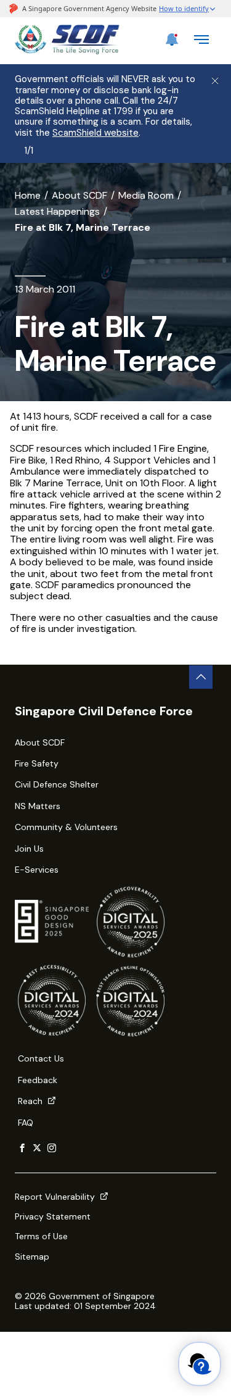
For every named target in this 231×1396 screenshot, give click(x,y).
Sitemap (32, 1256)
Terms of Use (41, 1236)
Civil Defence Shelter (57, 784)
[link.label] (22, 1148)
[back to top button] (200, 677)
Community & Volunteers (66, 827)
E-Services (37, 869)
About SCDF (79, 195)
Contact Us (41, 1058)
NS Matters (37, 806)
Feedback (37, 1080)
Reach (31, 1101)
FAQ (25, 1122)
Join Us (29, 848)
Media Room (146, 195)
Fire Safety (37, 763)
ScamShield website (95, 133)
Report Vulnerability (56, 1196)
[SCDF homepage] (67, 50)
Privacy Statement (53, 1216)
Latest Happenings (57, 211)
